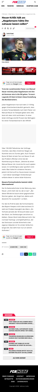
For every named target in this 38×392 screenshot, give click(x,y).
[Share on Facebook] (5, 28)
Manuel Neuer (23, 247)
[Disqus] (19, 283)
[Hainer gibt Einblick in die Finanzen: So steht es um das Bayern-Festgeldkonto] (19, 343)
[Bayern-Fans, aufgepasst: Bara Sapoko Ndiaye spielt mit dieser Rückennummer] (19, 329)
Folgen (29, 83)
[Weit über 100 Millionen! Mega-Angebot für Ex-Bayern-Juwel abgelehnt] (19, 321)
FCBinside (4, 14)
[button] (3, 2)
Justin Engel (10, 33)
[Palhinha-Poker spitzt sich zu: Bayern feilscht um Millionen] (19, 350)
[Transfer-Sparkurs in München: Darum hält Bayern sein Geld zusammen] (19, 336)
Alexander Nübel (14, 247)
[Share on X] (8, 28)
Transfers (11, 348)
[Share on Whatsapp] (11, 28)
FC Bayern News (12, 319)
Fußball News (11, 14)
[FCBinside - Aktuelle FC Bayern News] (19, 2)
